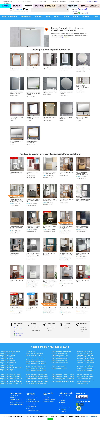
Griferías (75, 16)
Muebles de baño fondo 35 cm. (59, 353)
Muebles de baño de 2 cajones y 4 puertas (11, 381)
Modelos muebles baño (9, 16)
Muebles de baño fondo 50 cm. (59, 358)
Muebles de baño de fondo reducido (61, 351)
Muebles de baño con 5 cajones (85, 358)
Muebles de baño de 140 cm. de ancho (36, 370)
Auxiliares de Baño (65, 395)
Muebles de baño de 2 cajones (85, 353)
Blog (29, 413)
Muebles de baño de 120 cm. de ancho (36, 368)
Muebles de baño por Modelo (7, 353)
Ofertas (95, 16)
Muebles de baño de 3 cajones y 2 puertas (37, 376)
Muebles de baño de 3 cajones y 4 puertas (37, 380)
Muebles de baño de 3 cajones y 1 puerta (36, 374)
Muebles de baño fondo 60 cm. (59, 362)
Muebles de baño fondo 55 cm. (59, 360)
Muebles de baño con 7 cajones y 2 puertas (62, 381)
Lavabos (56, 16)
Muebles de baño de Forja (7, 371)
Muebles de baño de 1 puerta (85, 365)
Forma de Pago (31, 404)
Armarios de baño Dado (83, 381)
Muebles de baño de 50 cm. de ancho (35, 358)
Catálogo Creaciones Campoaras (34, 353)
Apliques (66, 16)
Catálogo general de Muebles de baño (10, 351)
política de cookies (91, 416)
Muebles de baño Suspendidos (8, 362)
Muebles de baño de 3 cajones (85, 355)
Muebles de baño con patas (7, 364)
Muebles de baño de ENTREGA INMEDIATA (11, 367)
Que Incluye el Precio (33, 401)
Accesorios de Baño (66, 407)
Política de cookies (49, 401)
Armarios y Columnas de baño (85, 376)
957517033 (83, 9)
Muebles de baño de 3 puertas (85, 368)
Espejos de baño (64, 37)
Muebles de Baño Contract (58, 366)
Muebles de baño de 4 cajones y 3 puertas (62, 376)
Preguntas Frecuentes (91, 1)
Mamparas (63, 411)
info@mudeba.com (18, 333)
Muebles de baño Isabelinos (7, 360)
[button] (46, 29)
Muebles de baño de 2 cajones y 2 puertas (11, 380)
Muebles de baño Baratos (6, 365)
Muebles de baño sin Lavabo (58, 368)
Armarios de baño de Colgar (84, 378)
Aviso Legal (47, 397)
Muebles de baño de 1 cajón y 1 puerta (10, 374)
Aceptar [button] (50, 419)
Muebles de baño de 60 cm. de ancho (35, 359)
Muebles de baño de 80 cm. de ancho (35, 363)
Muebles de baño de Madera (7, 369)
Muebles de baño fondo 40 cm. (59, 355)
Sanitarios (63, 409)
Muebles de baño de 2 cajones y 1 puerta (11, 378)
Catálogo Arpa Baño (31, 351)
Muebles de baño (26, 16)
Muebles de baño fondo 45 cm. (59, 357)
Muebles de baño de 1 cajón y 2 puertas (10, 376)
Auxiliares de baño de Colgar (84, 374)
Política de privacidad (49, 399)
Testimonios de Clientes (34, 410)
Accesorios (85, 16)
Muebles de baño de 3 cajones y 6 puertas (37, 381)
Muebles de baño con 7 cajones (85, 362)
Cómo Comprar (31, 399)
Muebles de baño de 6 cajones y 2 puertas (62, 380)
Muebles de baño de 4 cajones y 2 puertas (62, 374)
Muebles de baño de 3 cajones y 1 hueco (36, 383)
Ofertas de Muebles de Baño (58, 365)
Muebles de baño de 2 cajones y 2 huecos (11, 383)
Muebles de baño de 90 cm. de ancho (35, 365)
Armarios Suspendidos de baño (85, 380)
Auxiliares (38, 16)
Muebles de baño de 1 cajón (84, 351)
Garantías (30, 408)
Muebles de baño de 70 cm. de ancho (35, 361)
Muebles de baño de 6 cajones (85, 360)
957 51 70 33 (18, 328)
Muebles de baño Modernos (7, 355)
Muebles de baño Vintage (6, 358)
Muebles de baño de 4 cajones (85, 357)
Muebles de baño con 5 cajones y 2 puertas (62, 378)
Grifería (63, 404)
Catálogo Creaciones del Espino (34, 355)
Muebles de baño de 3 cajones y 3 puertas (37, 378)
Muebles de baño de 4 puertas (85, 370)
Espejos (48, 16)
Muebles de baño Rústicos (7, 357)
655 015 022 (18, 335)
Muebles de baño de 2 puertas (85, 366)
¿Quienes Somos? (32, 397)
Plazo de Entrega (32, 406)
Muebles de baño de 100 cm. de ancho (36, 366)
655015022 (74, 11)
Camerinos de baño (82, 383)
